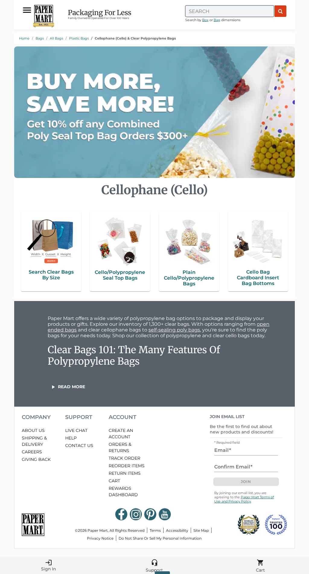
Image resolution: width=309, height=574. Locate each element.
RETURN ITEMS (125, 473)
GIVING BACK (36, 459)
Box (205, 20)
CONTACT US (79, 445)
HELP (71, 438)
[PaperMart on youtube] (165, 514)
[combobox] (229, 11)
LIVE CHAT (76, 430)
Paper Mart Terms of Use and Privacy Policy (244, 499)
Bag (217, 20)
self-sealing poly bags (174, 330)
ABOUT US (33, 430)
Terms (155, 530)
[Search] (280, 11)
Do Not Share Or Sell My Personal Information (160, 538)
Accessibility (177, 530)
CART (114, 481)
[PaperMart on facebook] (121, 514)
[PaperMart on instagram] (136, 514)
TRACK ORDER (124, 458)
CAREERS (32, 452)
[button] (68, 386)
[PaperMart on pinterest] (150, 514)
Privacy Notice (100, 538)
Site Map (201, 530)
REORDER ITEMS (127, 465)
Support (154, 566)
